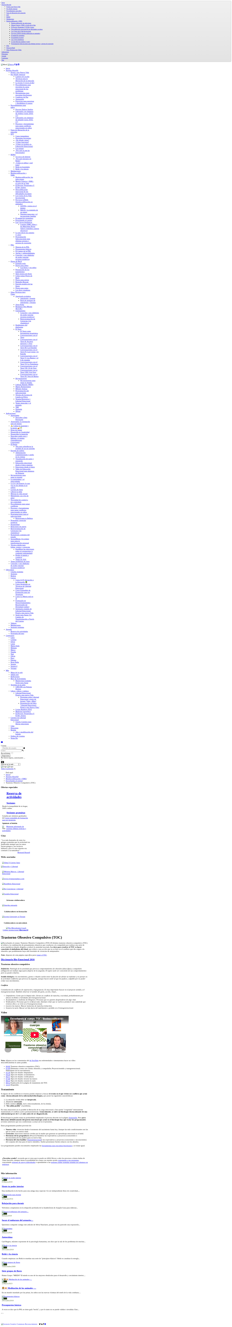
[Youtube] (16, 64)
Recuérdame (5, 753)
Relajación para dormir (13, 1203)
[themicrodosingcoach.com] (15, 928)
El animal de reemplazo (17, 35)
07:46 (8, 1079)
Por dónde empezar (11, 9)
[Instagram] (18, 64)
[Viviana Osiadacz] (12, 879)
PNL (7, 46)
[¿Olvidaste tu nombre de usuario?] (2, 748)
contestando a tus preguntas (68, 1160)
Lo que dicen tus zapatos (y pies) (20, 42)
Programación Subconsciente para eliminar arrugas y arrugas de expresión (32, 44)
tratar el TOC (42, 955)
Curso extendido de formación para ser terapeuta (15, 819)
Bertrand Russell (24, 852)
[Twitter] (40, 1324)
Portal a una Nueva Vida (13, 7)
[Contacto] (2, 742)
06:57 (8, 1077)
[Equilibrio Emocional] (10, 884)
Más (3, 60)
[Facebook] (14, 64)
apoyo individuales (28, 1162)
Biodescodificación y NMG (14, 21)
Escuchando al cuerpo (17, 37)
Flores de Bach (10, 48)
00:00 (8, 1066)
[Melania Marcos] (15, 874)
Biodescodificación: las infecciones (21, 23)
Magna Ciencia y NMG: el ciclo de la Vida (23, 25)
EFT (7, 15)
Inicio (3, 3)
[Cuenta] (2, 762)
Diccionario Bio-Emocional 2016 (18, 959)
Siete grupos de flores (12, 1271)
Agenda (4, 56)
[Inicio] (11, 64)
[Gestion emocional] (9, 894)
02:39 (8, 1073)
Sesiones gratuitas (16, 812)
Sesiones (11, 803)
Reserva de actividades (14, 795)
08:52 (8, 1083)
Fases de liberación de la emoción (15, 13)
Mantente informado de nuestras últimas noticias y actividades (14, 829)
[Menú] (4, 64)
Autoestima (7, 1237)
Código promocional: (15, 930)
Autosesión (73, 1118)
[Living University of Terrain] (13, 917)
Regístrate (5, 755)
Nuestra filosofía (6, 5)
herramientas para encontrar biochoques (57, 1146)
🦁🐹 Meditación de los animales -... (19, 1288)
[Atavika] (9, 905)
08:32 (8, 1081)
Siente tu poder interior (13, 1186)
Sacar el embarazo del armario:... (17, 1220)
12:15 (8, 1085)
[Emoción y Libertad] (9, 866)
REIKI (8, 17)
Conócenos (5, 58)
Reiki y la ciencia (10, 1254)
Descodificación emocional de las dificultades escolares (27, 29)
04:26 (8, 1075)
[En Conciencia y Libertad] (12, 889)
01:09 (8, 1068)
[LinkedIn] (42, 1324)
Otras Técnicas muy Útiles (14, 50)
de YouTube (34, 1060)
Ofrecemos (5, 54)
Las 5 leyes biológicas (17, 39)
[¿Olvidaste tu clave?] (24, 751)
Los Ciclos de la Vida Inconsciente (21, 31)
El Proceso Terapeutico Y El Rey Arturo (22, 27)
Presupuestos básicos (11, 1305)
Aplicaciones (5, 52)
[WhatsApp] (38, 1324)
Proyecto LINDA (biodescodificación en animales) (25, 33)
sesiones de (16, 1162)
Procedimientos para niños (14, 11)
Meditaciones (10, 19)
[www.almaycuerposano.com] (10, 863)
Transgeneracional (34, 1140)
